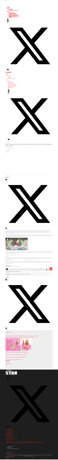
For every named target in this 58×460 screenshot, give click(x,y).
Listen (7, 73)
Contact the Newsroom (13, 10)
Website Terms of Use (10, 439)
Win (8, 11)
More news (8, 360)
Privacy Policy (9, 436)
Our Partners (11, 12)
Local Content (9, 440)
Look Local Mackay (12, 13)
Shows (8, 7)
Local (7, 80)
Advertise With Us (10, 432)
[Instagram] (8, 93)
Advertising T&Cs (9, 438)
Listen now (8, 72)
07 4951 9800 (12, 452)
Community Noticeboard (13, 15)
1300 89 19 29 (11, 453)
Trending (10, 9)
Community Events (11, 83)
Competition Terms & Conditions (12, 437)
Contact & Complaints (10, 431)
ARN (7, 458)
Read (8, 8)
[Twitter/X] (29, 68)
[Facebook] (8, 91)
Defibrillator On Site (13, 16)
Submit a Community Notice (12, 86)
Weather (10, 17)
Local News (11, 9)
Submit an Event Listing (13, 14)
